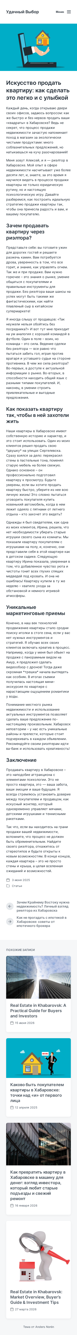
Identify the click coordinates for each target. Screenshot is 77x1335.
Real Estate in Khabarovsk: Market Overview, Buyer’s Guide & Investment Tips (36, 1297)
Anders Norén (44, 1326)
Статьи (17, 886)
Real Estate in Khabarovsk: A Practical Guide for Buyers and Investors (38, 1010)
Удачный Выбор (22, 11)
